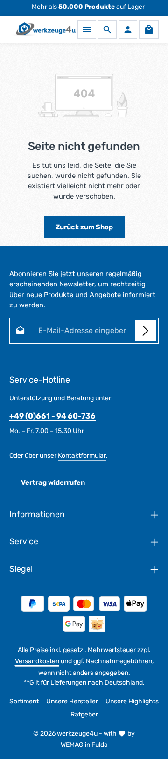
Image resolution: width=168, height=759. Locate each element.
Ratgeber (84, 714)
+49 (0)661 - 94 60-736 (52, 415)
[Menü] (86, 29)
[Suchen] (107, 29)
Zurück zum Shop (84, 227)
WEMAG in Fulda (84, 745)
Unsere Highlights (132, 701)
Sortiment (24, 701)
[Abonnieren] (145, 330)
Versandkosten (37, 661)
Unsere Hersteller (72, 701)
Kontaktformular (82, 456)
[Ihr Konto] (128, 29)
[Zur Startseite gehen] (42, 29)
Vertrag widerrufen (53, 482)
